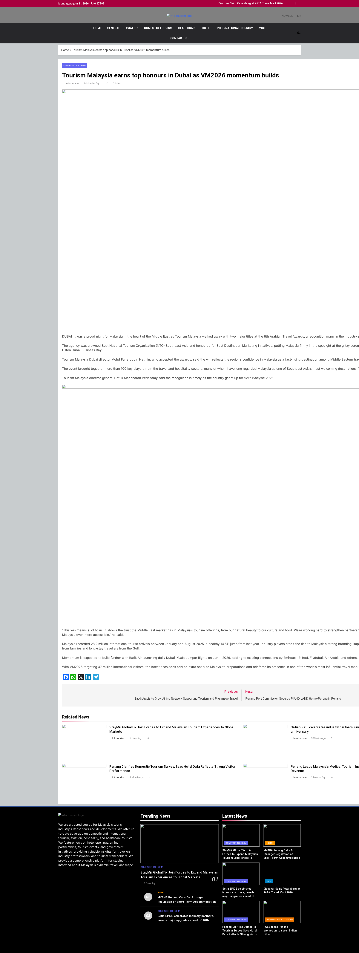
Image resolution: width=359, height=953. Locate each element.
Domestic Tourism (158, 28)
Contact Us (179, 38)
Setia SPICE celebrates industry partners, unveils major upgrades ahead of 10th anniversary (185, 920)
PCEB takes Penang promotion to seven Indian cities (280, 930)
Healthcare (187, 28)
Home (97, 28)
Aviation (132, 28)
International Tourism (235, 28)
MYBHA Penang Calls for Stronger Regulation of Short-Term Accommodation (281, 854)
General (113, 28)
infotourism (72, 83)
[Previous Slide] (293, 2)
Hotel (206, 28)
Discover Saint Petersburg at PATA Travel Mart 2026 (251, 3)
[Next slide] (299, 2)
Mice (262, 28)
